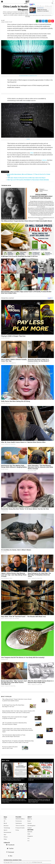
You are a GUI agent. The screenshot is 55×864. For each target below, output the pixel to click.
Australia (30, 831)
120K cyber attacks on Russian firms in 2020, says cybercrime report (26, 177)
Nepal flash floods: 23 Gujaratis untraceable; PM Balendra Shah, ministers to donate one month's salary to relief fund (39, 801)
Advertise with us (20, 818)
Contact (30, 827)
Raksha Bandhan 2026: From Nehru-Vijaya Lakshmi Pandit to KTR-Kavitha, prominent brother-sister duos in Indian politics (14, 801)
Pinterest (11, 852)
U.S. (29, 840)
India (5, 818)
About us (30, 818)
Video (5, 839)
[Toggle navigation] (2, 2)
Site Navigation (31, 825)
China (31, 153)
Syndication (19, 823)
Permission (19, 821)
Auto (5, 834)
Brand (29, 821)
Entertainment (7, 832)
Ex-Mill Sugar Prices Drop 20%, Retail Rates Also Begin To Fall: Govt (19, 256)
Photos (6, 836)
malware (44, 160)
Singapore (30, 836)
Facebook (10, 845)
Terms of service (20, 825)
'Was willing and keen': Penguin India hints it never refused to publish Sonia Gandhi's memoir (26, 221)
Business (6, 825)
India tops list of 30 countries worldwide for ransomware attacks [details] (28, 179)
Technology (7, 827)
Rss (10, 856)
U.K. (29, 838)
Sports (5, 830)
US (4, 821)
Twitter (11, 848)
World (5, 823)
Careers (30, 823)
